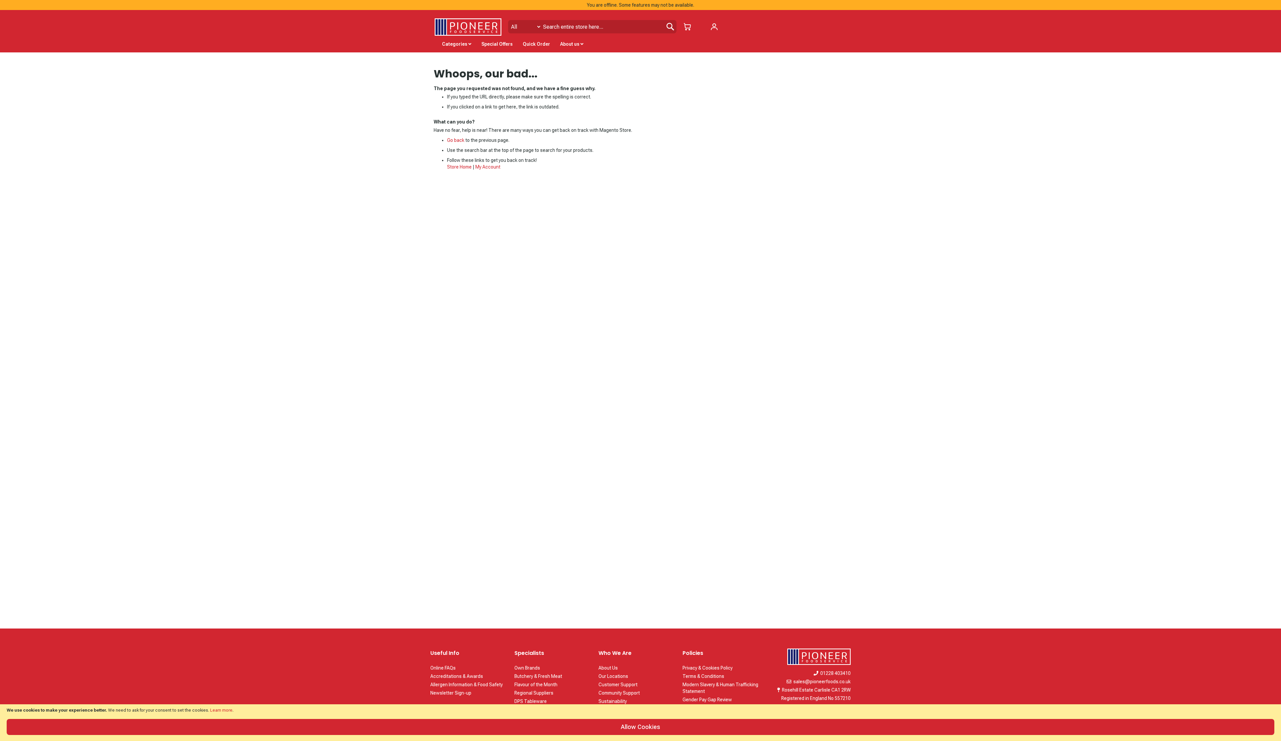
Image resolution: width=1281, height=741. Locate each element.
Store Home (459, 167)
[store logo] (468, 27)
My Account (487, 167)
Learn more (221, 710)
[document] (640, 723)
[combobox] (592, 26)
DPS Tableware (530, 701)
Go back (455, 140)
